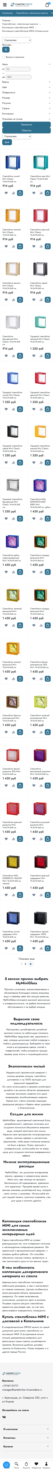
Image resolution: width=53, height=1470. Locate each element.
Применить (26, 124)
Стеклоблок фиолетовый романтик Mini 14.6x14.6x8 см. (40, 771)
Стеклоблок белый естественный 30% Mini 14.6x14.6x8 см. (39, 665)
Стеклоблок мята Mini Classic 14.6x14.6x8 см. (40, 179)
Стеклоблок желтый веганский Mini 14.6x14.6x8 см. (12, 665)
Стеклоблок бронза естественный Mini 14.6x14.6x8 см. (12, 718)
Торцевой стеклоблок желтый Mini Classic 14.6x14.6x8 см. (40, 448)
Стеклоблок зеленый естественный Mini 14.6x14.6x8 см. (39, 718)
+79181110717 (10, 1386)
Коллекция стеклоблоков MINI (18, 27)
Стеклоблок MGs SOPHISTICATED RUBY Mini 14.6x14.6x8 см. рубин (40, 503)
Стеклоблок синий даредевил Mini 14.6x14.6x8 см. (11, 934)
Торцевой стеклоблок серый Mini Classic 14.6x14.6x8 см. (12, 448)
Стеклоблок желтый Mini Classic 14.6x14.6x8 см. (12, 232)
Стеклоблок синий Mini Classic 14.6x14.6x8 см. (11, 179)
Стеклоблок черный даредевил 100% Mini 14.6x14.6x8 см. (39, 934)
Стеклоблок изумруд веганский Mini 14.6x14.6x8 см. (39, 558)
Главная (6, 20)
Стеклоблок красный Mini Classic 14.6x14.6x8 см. (39, 232)
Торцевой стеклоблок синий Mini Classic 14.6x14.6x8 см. (12, 395)
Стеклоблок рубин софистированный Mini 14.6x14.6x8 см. (12, 558)
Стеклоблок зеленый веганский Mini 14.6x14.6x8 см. (12, 611)
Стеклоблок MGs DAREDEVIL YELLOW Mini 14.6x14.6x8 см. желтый (12, 879)
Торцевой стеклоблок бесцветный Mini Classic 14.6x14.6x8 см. (12, 503)
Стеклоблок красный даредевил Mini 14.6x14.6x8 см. (39, 878)
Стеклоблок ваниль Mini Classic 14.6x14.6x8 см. (11, 285)
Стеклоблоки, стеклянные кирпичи (32, 12)
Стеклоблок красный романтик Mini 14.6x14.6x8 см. (12, 825)
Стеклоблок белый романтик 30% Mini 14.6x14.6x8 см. (11, 771)
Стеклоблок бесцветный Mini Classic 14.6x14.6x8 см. (11, 340)
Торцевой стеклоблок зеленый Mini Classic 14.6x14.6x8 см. (40, 339)
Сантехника (7, 12)
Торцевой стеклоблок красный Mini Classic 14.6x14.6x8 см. (40, 395)
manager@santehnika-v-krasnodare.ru (22, 1390)
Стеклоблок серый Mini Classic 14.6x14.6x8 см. (38, 285)
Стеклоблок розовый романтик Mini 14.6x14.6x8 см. (40, 825)
